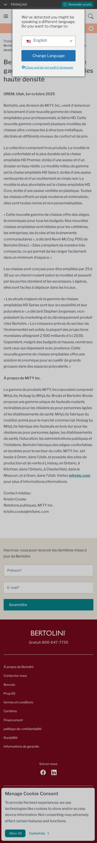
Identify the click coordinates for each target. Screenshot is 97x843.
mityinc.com (79, 475)
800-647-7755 (55, 642)
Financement (13, 720)
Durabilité (10, 737)
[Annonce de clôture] (91, 28)
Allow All (15, 833)
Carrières (10, 711)
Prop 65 (9, 693)
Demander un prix (80, 4)
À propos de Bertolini (18, 667)
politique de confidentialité (23, 729)
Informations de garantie (21, 746)
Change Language (48, 55)
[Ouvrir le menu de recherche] (90, 16)
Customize (37, 833)
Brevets (9, 684)
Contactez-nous (15, 675)
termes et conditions (18, 702)
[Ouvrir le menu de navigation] (6, 16)
